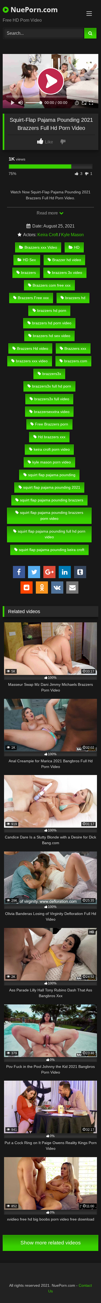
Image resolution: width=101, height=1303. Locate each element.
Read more (48, 213)
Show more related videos (50, 1243)
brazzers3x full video (51, 399)
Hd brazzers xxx (51, 437)
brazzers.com (75, 361)
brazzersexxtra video (51, 411)
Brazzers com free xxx (52, 285)
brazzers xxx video (32, 361)
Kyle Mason (72, 234)
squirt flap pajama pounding (51, 475)
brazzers (28, 272)
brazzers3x (51, 374)
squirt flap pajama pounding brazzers (51, 500)
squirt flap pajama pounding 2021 (51, 487)
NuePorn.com (33, 9)
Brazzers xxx (75, 348)
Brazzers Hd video (32, 348)
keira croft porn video (52, 449)
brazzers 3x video (67, 272)
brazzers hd (75, 298)
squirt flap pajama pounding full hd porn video (51, 534)
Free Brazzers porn (51, 424)
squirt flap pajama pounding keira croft (51, 550)
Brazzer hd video (66, 260)
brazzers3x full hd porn (51, 386)
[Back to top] (84, 1287)
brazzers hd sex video (51, 336)
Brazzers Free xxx (33, 298)
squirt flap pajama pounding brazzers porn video (51, 515)
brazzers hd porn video (51, 323)
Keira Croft (47, 234)
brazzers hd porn (51, 310)
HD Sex (29, 260)
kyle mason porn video (51, 462)
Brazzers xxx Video (41, 247)
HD (76, 247)
